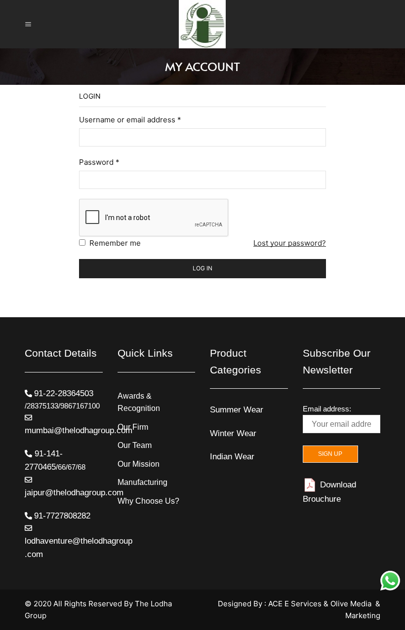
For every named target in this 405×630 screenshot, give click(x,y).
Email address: (327, 409)
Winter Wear (233, 433)
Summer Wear (236, 409)
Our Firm (133, 427)
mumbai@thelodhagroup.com (78, 430)
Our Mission (139, 464)
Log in (202, 268)
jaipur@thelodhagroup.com (74, 492)
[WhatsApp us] (390, 581)
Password (99, 162)
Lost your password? (289, 243)
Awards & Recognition (139, 402)
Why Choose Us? (148, 501)
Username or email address (130, 119)
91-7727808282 (62, 515)
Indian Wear (232, 456)
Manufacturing (142, 482)
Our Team (135, 445)
